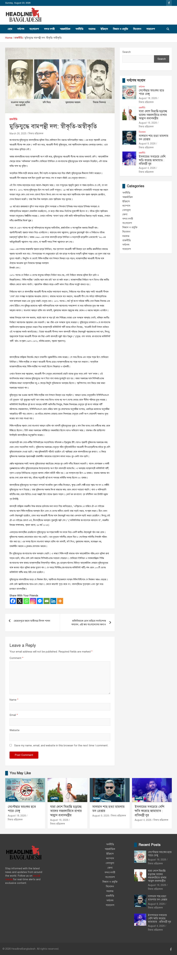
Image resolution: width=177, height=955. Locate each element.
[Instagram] (33, 601)
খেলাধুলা (126, 210)
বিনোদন (137, 28)
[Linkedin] (53, 601)
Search (126, 52)
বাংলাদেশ (34, 28)
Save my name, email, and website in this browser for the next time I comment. (61, 745)
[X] (20, 601)
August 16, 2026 (148, 122)
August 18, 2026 (148, 98)
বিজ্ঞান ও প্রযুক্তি (120, 28)
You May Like (20, 773)
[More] (60, 601)
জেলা (124, 214)
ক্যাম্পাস (126, 205)
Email (14, 715)
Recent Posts (150, 845)
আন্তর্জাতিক (65, 28)
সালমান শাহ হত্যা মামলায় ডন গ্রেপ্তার (153, 137)
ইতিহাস (104, 28)
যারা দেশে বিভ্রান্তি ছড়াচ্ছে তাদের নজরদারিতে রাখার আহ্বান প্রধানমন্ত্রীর (153, 114)
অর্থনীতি (79, 28)
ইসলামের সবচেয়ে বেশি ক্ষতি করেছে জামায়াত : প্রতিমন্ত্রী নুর (152, 160)
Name (14, 699)
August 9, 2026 (147, 143)
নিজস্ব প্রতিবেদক (36, 133)
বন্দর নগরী (49, 28)
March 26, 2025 (18, 133)
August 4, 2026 (147, 168)
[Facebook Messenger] (40, 601)
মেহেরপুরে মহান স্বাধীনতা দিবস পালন (32, 620)
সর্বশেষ (20, 28)
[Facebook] (13, 601)
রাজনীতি (13, 119)
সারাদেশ (150, 28)
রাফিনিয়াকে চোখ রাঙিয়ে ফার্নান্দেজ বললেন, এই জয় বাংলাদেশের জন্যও (88, 622)
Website (15, 730)
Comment (16, 658)
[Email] (47, 601)
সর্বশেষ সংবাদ (136, 80)
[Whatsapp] (26, 601)
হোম (10, 28)
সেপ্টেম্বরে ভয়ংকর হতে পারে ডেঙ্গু (151, 92)
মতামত (91, 28)
